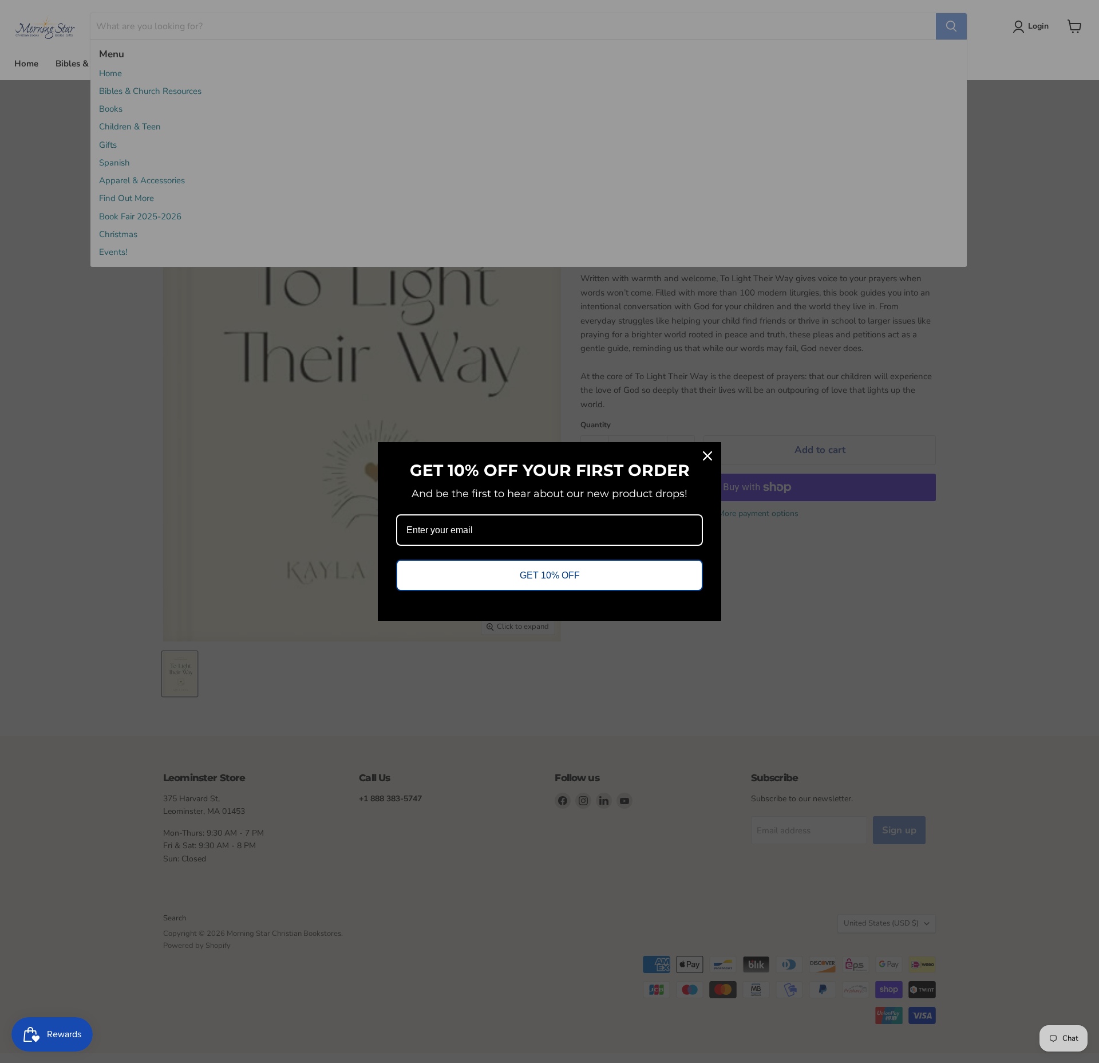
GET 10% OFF (550, 575)
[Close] (707, 456)
